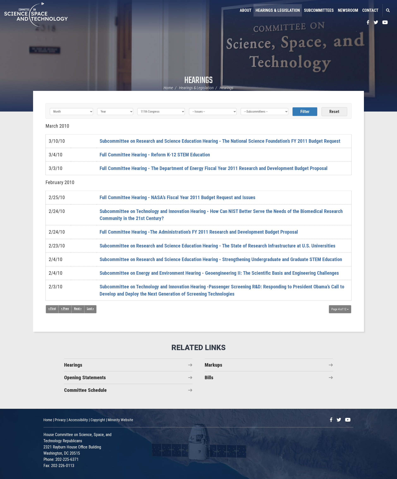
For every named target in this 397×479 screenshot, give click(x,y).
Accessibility (78, 420)
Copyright (98, 420)
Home (168, 87)
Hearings (198, 81)
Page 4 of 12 (339, 309)
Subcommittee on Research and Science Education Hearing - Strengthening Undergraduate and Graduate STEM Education (221, 259)
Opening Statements (85, 377)
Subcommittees (319, 10)
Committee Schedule (85, 390)
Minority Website (120, 420)
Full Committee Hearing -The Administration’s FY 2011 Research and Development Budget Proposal (199, 232)
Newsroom (348, 10)
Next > (78, 308)
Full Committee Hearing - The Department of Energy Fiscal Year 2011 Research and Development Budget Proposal (214, 168)
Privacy (60, 420)
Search (388, 10)
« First (52, 308)
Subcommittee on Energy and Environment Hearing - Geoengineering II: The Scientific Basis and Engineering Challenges (219, 273)
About (245, 10)
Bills (209, 377)
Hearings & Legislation (278, 10)
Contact (370, 10)
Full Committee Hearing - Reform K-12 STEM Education (155, 155)
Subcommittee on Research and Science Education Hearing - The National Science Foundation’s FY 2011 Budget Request (220, 141)
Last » (90, 308)
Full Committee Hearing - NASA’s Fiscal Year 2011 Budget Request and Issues (177, 197)
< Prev (65, 308)
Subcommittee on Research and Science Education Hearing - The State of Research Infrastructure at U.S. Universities (217, 246)
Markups (213, 365)
